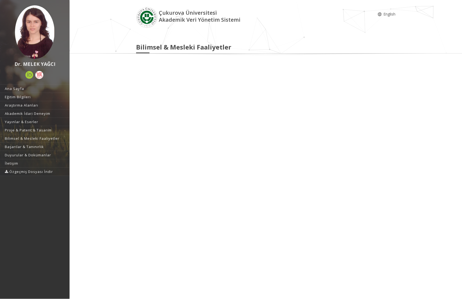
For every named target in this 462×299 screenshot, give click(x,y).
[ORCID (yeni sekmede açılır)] (29, 75)
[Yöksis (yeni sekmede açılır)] (39, 75)
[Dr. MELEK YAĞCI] (35, 32)
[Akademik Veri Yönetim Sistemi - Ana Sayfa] (147, 17)
